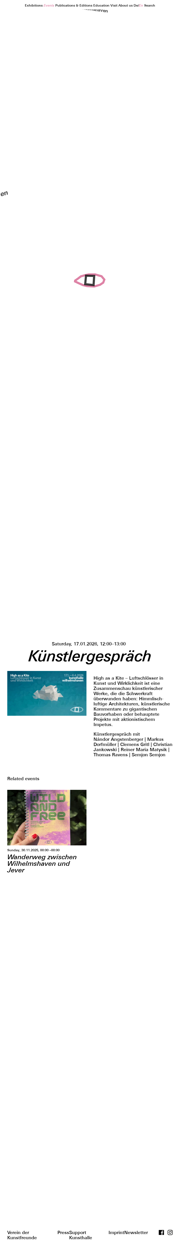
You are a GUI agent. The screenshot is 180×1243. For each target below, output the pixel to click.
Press (63, 1232)
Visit (114, 5)
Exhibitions (34, 5)
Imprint (116, 1232)
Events (49, 6)
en (141, 6)
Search (149, 5)
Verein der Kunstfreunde (22, 1232)
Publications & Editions (74, 5)
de (136, 5)
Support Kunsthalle (80, 1232)
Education (101, 5)
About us (126, 5)
